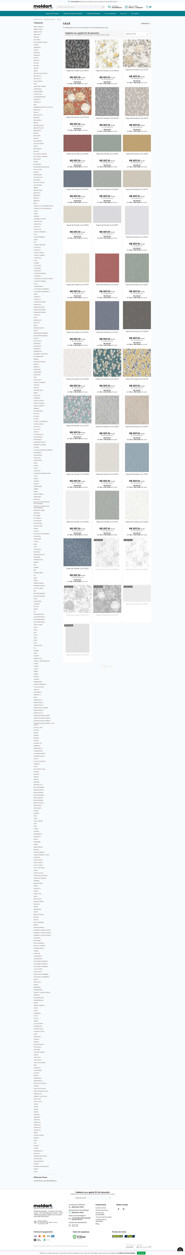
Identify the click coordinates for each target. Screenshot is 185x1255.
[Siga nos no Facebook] (118, 1209)
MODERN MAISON (39, 753)
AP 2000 (36, 65)
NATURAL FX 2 (38, 784)
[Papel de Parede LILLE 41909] (77, 466)
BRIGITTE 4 (37, 195)
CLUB (35, 260)
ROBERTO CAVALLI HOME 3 (42, 935)
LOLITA (36, 669)
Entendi (141, 1253)
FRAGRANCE (38, 439)
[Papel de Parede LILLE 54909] (137, 324)
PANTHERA (37, 842)
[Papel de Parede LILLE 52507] (137, 418)
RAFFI (35, 896)
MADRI (36, 674)
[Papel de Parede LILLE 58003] (107, 561)
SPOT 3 (36, 1018)
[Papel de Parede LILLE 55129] (77, 642)
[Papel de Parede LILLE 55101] (107, 324)
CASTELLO (37, 226)
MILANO (36, 740)
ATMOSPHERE (38, 91)
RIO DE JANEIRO (39, 922)
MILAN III (36, 738)
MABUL (36, 671)
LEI (34, 611)
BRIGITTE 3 (37, 193)
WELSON (37, 1153)
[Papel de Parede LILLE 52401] (77, 561)
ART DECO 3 (37, 78)
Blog (97, 1224)
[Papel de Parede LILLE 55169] (77, 229)
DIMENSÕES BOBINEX (41, 333)
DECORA (36, 322)
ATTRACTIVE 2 (38, 94)
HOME (36, 528)
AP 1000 (36, 63)
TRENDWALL (38, 1078)
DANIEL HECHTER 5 (40, 309)
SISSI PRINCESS (39, 997)
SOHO (36, 1010)
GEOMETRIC (37, 452)
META (35, 697)
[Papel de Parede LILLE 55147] (137, 229)
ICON (35, 546)
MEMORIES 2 (38, 692)
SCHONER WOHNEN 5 (41, 964)
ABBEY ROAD (38, 29)
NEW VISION (38, 805)
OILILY (36, 818)
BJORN (36, 138)
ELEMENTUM (38, 351)
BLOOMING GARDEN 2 (41, 156)
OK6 (35, 826)
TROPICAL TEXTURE (40, 1083)
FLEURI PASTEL (38, 411)
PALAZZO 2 (37, 836)
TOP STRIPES (38, 1070)
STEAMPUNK (38, 1026)
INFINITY (36, 562)
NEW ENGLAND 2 (39, 795)
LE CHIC (36, 606)
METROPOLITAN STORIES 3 (42, 720)
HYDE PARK (37, 539)
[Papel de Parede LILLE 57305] (77, 110)
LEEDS (36, 609)
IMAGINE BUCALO (39, 554)
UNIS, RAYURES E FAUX (41, 1091)
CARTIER (36, 216)
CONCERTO (37, 268)
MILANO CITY (38, 743)
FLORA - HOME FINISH (41, 421)
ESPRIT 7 (36, 364)
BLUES (36, 161)
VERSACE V (37, 1130)
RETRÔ (36, 912)
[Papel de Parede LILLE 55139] (77, 276)
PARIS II (36, 844)
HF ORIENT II (37, 518)
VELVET (36, 1106)
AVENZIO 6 (37, 102)
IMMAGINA (37, 557)
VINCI (35, 1140)
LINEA (35, 653)
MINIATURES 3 (38, 748)
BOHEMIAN (37, 164)
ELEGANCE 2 (37, 346)
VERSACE (37, 1119)
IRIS (35, 570)
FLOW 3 (36, 432)
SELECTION (37, 982)
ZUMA (36, 1171)
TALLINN (36, 1039)
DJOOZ (36, 338)
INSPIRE (36, 567)
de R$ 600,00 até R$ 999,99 (45, 1181)
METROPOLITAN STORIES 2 (42, 718)
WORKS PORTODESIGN (41, 1166)
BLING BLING (38, 148)
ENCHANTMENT (38, 356)
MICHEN (36, 730)
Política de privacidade (100, 1213)
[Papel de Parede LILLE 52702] (137, 371)
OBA (35, 816)
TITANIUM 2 (37, 1068)
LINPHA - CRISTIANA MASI (42, 661)
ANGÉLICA (37, 55)
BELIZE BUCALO (39, 125)
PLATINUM (37, 857)
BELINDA (36, 117)
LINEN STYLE (38, 658)
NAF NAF (36, 774)
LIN (35, 648)
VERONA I (37, 1114)
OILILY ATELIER (38, 821)
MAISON (36, 679)
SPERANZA (37, 1013)
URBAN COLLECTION (40, 1096)
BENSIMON (37, 130)
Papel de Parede (49, 19)
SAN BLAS (37, 953)
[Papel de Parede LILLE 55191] (77, 187)
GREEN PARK (38, 486)
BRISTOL (36, 198)
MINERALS (37, 745)
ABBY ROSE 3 (38, 32)
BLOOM (36, 151)
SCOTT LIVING (38, 969)
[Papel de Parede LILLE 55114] (107, 513)
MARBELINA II (38, 682)
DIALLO (36, 330)
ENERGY (36, 359)
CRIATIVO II (37, 299)
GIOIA (35, 463)
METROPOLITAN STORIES (42, 715)
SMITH (36, 1008)
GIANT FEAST (38, 460)
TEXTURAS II (37, 1047)
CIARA (36, 239)
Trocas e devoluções (103, 1217)
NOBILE (36, 810)
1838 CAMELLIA (38, 26)
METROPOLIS (38, 700)
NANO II (36, 779)
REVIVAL (36, 917)
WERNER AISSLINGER (40, 1156)
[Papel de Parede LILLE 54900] (77, 371)
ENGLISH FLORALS (39, 361)
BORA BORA (38, 174)
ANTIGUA (36, 60)
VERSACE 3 (37, 1125)
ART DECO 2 (37, 76)
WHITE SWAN (38, 1158)
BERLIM (36, 133)
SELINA (36, 984)
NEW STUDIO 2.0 (39, 803)
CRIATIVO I (37, 296)
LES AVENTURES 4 (39, 622)
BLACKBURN (38, 141)
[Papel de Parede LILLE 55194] (107, 151)
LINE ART (36, 656)
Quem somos (101, 1208)
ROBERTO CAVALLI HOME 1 (42, 930)
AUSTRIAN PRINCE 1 (40, 97)
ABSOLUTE (37, 34)
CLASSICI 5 (37, 250)
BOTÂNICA (37, 180)
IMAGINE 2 (37, 552)
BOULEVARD (38, 185)
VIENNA (36, 1138)
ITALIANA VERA (38, 572)
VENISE (36, 1112)
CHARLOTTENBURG (40, 232)
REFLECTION (38, 899)
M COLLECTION (38, 687)
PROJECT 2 (37, 888)
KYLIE (35, 598)
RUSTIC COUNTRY (39, 945)
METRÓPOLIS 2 (38, 702)
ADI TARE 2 (37, 39)
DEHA (35, 325)
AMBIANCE (37, 47)
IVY (35, 575)
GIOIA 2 (36, 465)
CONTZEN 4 (37, 276)
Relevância (145, 23)
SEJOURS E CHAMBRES (41, 974)
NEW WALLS (38, 808)
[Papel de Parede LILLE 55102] (77, 324)
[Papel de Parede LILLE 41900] (77, 513)
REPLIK (36, 906)
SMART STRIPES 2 (39, 1005)
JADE (35, 578)
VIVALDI (36, 1145)
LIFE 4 (35, 640)
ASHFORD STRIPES (40, 86)
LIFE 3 (35, 637)
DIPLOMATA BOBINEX (41, 335)
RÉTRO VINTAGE (39, 914)
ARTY (35, 84)
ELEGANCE (37, 343)
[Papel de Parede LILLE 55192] (137, 151)
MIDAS (36, 732)
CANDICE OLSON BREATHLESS (43, 206)
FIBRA (35, 393)
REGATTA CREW (39, 901)
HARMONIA (37, 496)
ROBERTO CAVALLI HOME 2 (42, 932)
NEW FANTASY (38, 797)
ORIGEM (36, 831)
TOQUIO (36, 1073)
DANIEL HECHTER (39, 307)
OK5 (35, 823)
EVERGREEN (37, 372)
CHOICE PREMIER (39, 237)
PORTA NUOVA (38, 873)
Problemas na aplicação (101, 1220)
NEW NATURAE (38, 800)
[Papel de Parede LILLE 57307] (137, 62)
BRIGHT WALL (38, 190)
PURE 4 (36, 891)
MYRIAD (36, 771)
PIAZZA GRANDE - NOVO (41, 855)
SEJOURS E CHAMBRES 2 (42, 977)
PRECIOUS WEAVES (40, 878)
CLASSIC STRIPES (39, 255)
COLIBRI (36, 263)
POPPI (36, 870)
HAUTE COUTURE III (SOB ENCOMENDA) (41, 502)
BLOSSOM (37, 159)
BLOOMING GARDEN (40, 154)
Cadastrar (139, 7)
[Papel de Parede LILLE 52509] (107, 418)
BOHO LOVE (38, 169)
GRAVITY (36, 483)
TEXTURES (37, 1049)
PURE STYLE (37, 894)
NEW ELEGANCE (39, 790)
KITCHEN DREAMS (39, 593)
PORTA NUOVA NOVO (41, 875)
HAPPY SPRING (38, 494)
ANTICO (36, 58)
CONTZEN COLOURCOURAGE (43, 278)
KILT (35, 591)
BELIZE (36, 122)
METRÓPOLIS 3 (38, 705)
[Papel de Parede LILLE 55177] (137, 187)
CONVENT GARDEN (40, 281)
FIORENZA (37, 398)
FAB (35, 377)
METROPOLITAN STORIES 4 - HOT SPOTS (44, 724)
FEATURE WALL (38, 390)
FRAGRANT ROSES (39, 442)
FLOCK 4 (36, 416)
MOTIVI (36, 758)
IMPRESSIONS (38, 559)
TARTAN (36, 1042)
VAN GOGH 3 (38, 1101)
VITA (35, 1143)
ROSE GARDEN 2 (39, 943)
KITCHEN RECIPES (39, 596)
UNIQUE (36, 1086)
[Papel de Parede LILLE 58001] (137, 561)
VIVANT (36, 1148)
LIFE (35, 632)
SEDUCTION (37, 971)
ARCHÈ (36, 68)
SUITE (35, 1034)
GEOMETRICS (38, 455)
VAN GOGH (37, 1099)
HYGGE (36, 541)
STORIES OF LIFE (39, 1031)
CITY (35, 242)
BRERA (36, 187)
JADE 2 (36, 580)
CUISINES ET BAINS (40, 302)
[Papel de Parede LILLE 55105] (107, 276)
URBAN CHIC (38, 1093)
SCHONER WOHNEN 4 (41, 961)
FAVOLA (36, 387)
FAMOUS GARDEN (39, 382)
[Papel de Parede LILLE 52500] (137, 513)
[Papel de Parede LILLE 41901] (137, 466)
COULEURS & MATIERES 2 (42, 291)
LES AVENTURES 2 (39, 617)
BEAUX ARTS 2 (38, 115)
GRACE (36, 478)
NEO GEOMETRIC (39, 787)
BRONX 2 (37, 200)
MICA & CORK (38, 727)
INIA (35, 565)
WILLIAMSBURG (39, 1161)
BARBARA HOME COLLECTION (43, 107)
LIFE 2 (35, 635)
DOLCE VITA (37, 341)
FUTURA (36, 447)
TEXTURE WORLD (39, 1052)
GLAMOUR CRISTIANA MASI (42, 473)
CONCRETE (37, 271)
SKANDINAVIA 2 (38, 1000)
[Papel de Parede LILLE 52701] (77, 418)
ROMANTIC (37, 938)
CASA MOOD (38, 221)
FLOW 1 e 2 (37, 426)
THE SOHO (37, 1057)
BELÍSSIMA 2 (37, 120)
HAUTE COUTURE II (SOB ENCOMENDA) (41, 507)
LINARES (36, 650)
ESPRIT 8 (36, 367)
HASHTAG (37, 499)
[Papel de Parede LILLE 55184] (107, 187)
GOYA (35, 476)
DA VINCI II (37, 315)
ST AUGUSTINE (38, 1023)
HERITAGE (37, 513)
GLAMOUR (37, 470)
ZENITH (36, 1169)
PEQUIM (36, 849)
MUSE (35, 766)
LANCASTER (37, 601)
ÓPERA (36, 829)
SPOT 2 (36, 1016)
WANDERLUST (38, 1151)
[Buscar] (102, 7)
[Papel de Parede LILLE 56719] (77, 62)
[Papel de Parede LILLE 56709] (107, 110)
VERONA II (37, 1117)
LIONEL (36, 663)
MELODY (36, 689)
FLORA (36, 419)
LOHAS (36, 666)
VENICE (36, 1109)
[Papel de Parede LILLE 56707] (137, 110)
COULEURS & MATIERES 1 (41, 289)
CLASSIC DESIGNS (39, 245)
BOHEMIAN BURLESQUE (41, 167)
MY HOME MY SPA (39, 769)
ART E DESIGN (38, 81)
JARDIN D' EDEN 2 (39, 585)
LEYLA (36, 627)
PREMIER (36, 881)
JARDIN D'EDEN (39, 583)
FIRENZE (36, 408)
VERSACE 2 (37, 1122)
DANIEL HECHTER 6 (40, 312)
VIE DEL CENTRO (39, 1135)
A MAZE (36, 45)
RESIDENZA (37, 909)
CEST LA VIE (37, 229)
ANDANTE (37, 52)
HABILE (36, 489)
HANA (35, 491)
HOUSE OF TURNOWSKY (41, 533)
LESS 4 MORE (38, 624)
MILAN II (36, 735)
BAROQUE (37, 110)
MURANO (37, 764)
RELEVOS (37, 904)
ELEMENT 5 (37, 348)
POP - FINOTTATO (39, 868)
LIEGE (35, 630)
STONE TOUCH (38, 1029)
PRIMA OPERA (38, 883)
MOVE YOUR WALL (40, 761)
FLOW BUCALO (39, 434)
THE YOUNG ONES (39, 1062)
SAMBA (36, 951)
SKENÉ (36, 1003)
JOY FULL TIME (38, 588)
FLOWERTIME (38, 437)
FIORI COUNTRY (39, 400)
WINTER (36, 1164)
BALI (35, 104)
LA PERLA (37, 604)
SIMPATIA (37, 995)
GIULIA (36, 468)
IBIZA (35, 544)
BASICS (36, 112)
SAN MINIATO (38, 956)
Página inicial (38, 19)
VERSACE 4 (37, 1127)
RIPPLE (36, 925)
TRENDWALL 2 (38, 1080)
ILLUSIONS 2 (37, 549)
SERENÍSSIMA (38, 990)
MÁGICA (36, 676)
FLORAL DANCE (39, 424)
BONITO (36, 172)
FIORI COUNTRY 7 (39, 406)
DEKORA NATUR (39, 328)
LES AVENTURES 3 (39, 619)
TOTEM (36, 1075)
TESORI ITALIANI (39, 1044)
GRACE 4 (36, 481)
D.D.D (35, 317)
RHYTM (36, 919)
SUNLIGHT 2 (37, 1036)
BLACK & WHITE (39, 143)
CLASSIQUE (37, 258)
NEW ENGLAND (38, 792)
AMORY (36, 50)
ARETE (36, 71)
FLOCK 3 (36, 413)
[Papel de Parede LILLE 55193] (137, 603)
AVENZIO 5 (37, 99)
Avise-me (107, 580)
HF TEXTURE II (38, 523)
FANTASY (37, 385)
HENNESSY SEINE (39, 510)
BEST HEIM (37, 135)
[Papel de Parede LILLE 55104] (137, 276)
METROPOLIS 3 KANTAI (41, 707)
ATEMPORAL (38, 89)
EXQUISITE (37, 374)
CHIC (35, 234)
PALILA (36, 839)
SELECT (36, 979)
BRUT (35, 203)
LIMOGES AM (38, 645)
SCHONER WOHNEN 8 (41, 966)
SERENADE (37, 987)
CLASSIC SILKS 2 (39, 252)
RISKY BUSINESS (39, 927)
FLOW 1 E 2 (37, 429)
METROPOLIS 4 (38, 710)
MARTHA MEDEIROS (40, 684)
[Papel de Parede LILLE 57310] (77, 603)
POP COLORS (38, 865)
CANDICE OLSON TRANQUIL (42, 208)
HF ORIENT (37, 515)
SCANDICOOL (38, 958)
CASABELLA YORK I (40, 219)
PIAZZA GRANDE (39, 852)
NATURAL (37, 782)
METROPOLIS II (38, 713)
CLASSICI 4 (37, 247)
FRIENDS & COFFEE (40, 445)
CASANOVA (37, 224)
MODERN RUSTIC (39, 756)
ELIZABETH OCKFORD (41, 354)
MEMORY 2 (37, 695)
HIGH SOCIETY (38, 526)
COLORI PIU (37, 265)
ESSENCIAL (37, 369)
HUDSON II (37, 536)
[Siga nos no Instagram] (124, 1209)
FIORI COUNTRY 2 (39, 403)
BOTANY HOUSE (39, 182)
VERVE (36, 1132)
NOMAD (36, 813)
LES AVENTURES (39, 614)
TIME (35, 1065)
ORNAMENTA (38, 834)
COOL (36, 284)
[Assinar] (147, 33)
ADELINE (36, 37)
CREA (35, 294)
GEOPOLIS (37, 458)
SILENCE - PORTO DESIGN (42, 992)
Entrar (131, 7)
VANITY (36, 1104)
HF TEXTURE (37, 521)
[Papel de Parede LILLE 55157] (107, 229)
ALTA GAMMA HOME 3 (40, 42)
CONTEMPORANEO (40, 273)
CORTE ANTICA (38, 286)
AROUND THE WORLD (41, 73)
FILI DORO (37, 395)
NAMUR (36, 777)
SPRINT (36, 1021)
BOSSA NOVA (38, 177)
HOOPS (36, 531)
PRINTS (36, 886)
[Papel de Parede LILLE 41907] (107, 466)
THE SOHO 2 (38, 1060)
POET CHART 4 (38, 862)
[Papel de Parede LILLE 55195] (77, 151)
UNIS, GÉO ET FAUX (40, 1088)
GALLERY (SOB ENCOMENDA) (43, 450)
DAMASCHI (37, 304)
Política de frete (102, 1210)
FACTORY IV (37, 380)
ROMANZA (37, 940)
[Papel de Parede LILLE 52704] (107, 371)
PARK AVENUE (38, 847)
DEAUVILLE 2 (38, 320)
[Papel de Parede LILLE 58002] (107, 62)
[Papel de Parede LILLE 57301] (107, 603)
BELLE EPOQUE (39, 128)
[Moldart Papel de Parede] (43, 7)
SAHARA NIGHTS (39, 948)
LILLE (35, 643)
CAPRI (36, 211)
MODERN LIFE (38, 751)
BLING (36, 146)
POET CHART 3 (38, 860)
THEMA (36, 1055)
